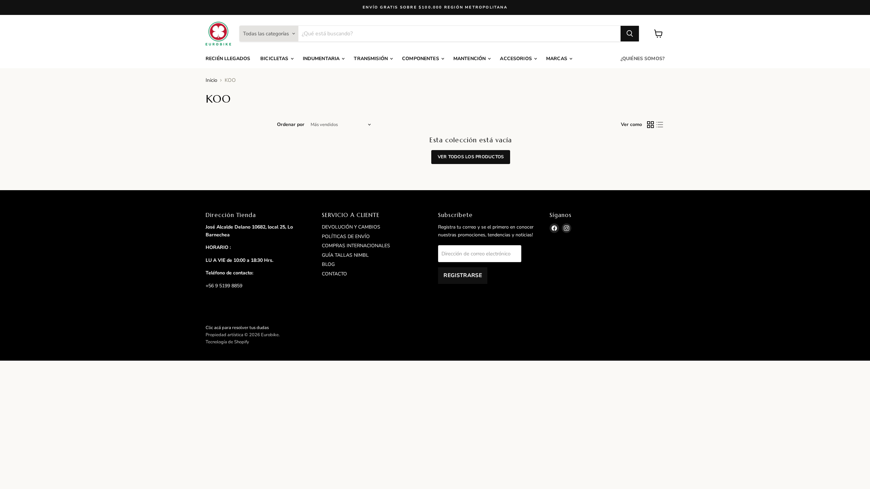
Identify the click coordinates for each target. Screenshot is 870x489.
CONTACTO (334, 274)
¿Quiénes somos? (642, 58)
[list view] (660, 125)
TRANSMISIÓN (371, 58)
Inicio (211, 80)
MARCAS (557, 58)
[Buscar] (630, 33)
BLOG (328, 264)
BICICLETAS (275, 58)
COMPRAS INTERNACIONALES (356, 245)
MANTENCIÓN (470, 58)
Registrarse (462, 275)
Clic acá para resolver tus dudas (237, 328)
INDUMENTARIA (322, 58)
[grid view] (650, 125)
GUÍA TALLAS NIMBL (345, 255)
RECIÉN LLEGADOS (228, 58)
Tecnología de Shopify (227, 342)
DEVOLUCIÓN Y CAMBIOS (351, 227)
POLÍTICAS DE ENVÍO (346, 236)
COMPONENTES (421, 58)
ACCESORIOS (516, 58)
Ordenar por (290, 124)
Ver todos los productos (471, 157)
